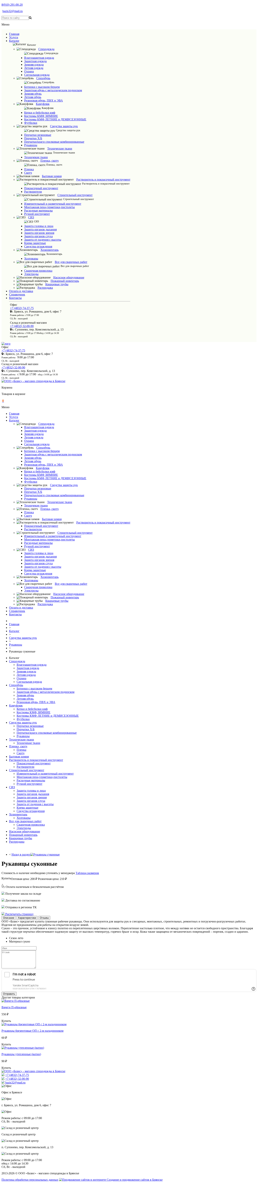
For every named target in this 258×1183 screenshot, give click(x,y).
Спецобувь (43, 78)
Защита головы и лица (38, 226)
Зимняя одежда (34, 64)
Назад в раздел (21, 854)
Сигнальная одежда (36, 74)
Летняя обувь (32, 97)
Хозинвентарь (49, 249)
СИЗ (31, 217)
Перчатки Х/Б (33, 138)
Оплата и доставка (21, 291)
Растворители (33, 191)
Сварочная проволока (38, 270)
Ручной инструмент (37, 214)
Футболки (30, 122)
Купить (6, 878)
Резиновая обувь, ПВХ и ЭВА (43, 100)
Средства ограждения (38, 246)
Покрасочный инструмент (41, 188)
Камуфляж (42, 104)
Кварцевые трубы (56, 284)
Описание (8, 917)
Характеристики (27, 917)
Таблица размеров (87, 873)
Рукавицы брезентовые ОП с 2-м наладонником (32, 1030)
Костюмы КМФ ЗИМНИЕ (41, 116)
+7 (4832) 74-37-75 (22, 308)
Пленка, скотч (49, 160)
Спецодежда (46, 49)
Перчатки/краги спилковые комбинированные (54, 141)
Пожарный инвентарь (65, 280)
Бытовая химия (52, 176)
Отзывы (44, 917)
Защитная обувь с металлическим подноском (53, 90)
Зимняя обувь (33, 93)
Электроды (31, 274)
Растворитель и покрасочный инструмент (103, 179)
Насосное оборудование (68, 277)
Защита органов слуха (38, 236)
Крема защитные (35, 243)
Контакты (15, 297)
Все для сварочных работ (71, 262)
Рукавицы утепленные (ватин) (21, 1054)
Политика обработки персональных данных (30, 1179)
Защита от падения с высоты (42, 239)
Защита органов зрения (39, 232)
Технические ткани (59, 148)
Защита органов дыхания (40, 229)
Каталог (14, 40)
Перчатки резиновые (37, 135)
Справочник (17, 294)
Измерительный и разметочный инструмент (52, 203)
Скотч (28, 172)
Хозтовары (31, 258)
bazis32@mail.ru (12, 11)
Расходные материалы (38, 210)
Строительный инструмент (75, 195)
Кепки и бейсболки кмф (39, 112)
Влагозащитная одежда (39, 57)
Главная (14, 34)
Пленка (29, 169)
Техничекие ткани (36, 157)
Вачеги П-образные (14, 1007)
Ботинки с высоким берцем (42, 86)
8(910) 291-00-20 (12, 4)
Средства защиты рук (64, 126)
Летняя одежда (33, 68)
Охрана (29, 71)
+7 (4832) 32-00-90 (22, 326)
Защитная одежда (35, 61)
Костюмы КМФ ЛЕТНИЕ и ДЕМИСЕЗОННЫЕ (55, 119)
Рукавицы (30, 145)
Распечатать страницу (19, 914)
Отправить (9, 993)
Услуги (13, 37)
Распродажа (45, 287)
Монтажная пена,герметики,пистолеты (49, 207)
